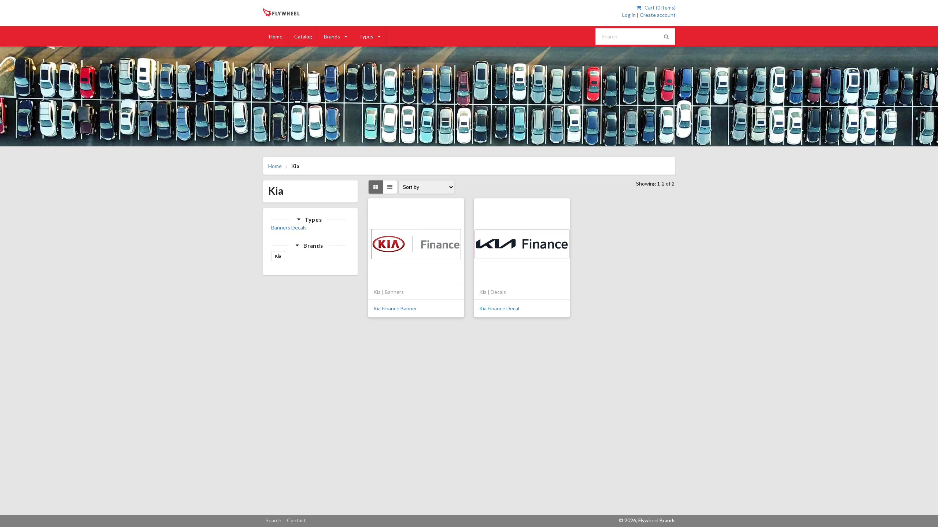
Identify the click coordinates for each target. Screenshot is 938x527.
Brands (332, 36)
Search (273, 520)
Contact (296, 520)
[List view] (390, 187)
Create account (658, 15)
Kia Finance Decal (499, 308)
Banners (280, 227)
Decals (299, 227)
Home (275, 36)
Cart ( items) (659, 7)
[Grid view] (376, 187)
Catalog (303, 36)
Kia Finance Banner (395, 308)
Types (366, 36)
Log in (629, 15)
